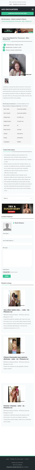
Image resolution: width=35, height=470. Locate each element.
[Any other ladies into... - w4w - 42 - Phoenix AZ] (17, 298)
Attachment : (6, 269)
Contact (27, 459)
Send (6, 276)
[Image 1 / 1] (17, 65)
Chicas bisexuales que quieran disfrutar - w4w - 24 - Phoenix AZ (16, 358)
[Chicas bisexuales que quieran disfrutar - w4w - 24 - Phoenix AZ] (17, 346)
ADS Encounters (9, 9)
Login (10, 4)
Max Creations (25, 467)
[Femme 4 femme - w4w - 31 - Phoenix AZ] (17, 394)
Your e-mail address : (8, 240)
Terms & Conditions (17, 464)
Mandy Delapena (19, 223)
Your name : (6, 233)
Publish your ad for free (17, 13)
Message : (5, 247)
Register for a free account (19, 4)
